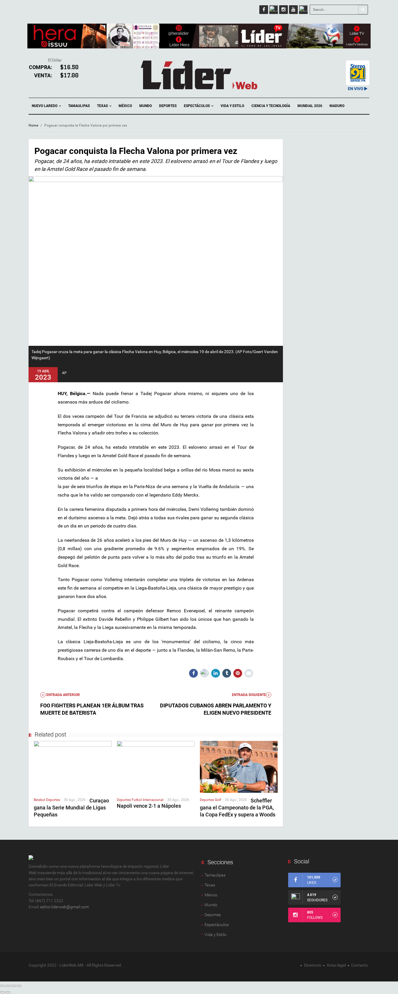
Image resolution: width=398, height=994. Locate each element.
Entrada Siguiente (249, 695)
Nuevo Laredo (45, 106)
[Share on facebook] (193, 673)
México (125, 106)
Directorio (312, 965)
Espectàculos (217, 924)
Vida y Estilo (232, 106)
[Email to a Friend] (248, 673)
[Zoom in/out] (19, 986)
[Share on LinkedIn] (215, 673)
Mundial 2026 (309, 106)
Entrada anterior (62, 695)
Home (33, 125)
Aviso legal (336, 965)
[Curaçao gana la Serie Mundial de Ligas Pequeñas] (73, 766)
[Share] (8, 986)
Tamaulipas (79, 106)
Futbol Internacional (147, 800)
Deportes (168, 106)
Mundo (145, 106)
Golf (218, 800)
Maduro (337, 106)
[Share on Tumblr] (226, 673)
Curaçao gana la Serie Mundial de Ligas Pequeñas (71, 807)
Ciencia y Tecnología (270, 106)
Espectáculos (197, 106)
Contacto (359, 965)
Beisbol (40, 800)
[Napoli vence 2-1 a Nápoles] (156, 766)
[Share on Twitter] (204, 673)
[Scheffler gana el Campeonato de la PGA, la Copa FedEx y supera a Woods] (239, 766)
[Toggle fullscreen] (13, 986)
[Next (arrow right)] (8, 992)
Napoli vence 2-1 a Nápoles (149, 806)
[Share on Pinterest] (237, 673)
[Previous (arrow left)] (2, 992)
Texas (103, 106)
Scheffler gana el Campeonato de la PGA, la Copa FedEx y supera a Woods (237, 807)
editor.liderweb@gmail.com (64, 906)
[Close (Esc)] (2, 986)
